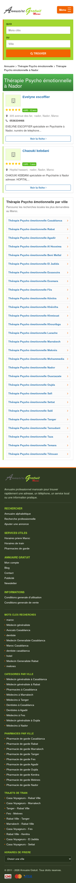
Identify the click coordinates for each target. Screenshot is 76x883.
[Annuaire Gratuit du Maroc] (38, 11)
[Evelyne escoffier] (13, 100)
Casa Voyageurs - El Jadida (22, 839)
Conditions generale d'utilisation (23, 597)
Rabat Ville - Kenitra (18, 834)
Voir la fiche (38, 138)
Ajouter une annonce (16, 524)
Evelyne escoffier (36, 97)
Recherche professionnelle (20, 518)
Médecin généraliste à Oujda (23, 720)
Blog (7, 567)
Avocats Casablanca (18, 630)
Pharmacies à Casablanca (21, 689)
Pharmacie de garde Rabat (22, 743)
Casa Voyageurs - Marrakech (23, 803)
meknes (11, 666)
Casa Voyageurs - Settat (20, 844)
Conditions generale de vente (21, 602)
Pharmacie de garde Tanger (22, 754)
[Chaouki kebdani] (13, 154)
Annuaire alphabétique (17, 513)
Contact (8, 572)
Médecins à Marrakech (19, 694)
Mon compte (11, 562)
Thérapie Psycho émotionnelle (35, 66)
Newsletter (10, 583)
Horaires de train (14, 543)
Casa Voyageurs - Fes (19, 828)
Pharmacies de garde (17, 548)
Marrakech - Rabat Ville (20, 823)
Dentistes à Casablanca (20, 704)
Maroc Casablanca (17, 645)
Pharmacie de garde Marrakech (25, 748)
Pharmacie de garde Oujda (22, 769)
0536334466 (17, 120)
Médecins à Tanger (17, 699)
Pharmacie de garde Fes (20, 759)
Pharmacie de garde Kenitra (22, 774)
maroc (10, 619)
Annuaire (9, 66)
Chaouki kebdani (36, 151)
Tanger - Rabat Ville (18, 808)
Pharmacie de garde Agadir (22, 764)
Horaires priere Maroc (17, 538)
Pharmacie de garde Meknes (23, 779)
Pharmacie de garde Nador (22, 784)
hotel (9, 655)
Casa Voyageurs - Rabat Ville (23, 798)
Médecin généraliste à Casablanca (26, 679)
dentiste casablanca (18, 650)
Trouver (39, 53)
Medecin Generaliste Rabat (22, 661)
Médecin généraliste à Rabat (23, 684)
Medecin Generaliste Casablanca (25, 640)
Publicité (9, 578)
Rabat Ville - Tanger (18, 818)
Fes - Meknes (14, 813)
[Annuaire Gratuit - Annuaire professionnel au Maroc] (38, 478)
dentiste (11, 635)
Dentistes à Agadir (17, 710)
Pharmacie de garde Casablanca (25, 738)
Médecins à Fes (15, 715)
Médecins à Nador (17, 725)
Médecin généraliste (18, 624)
